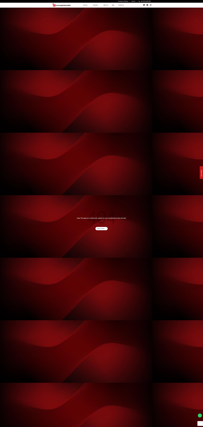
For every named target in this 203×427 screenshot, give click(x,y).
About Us (105, 5)
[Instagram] (150, 5)
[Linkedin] (144, 5)
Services (85, 5)
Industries (95, 5)
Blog (113, 5)
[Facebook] (147, 5)
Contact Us (121, 5)
